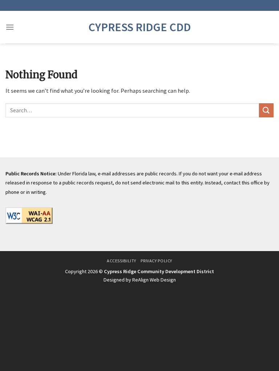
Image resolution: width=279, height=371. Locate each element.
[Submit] (266, 110)
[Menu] (9, 27)
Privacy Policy (156, 260)
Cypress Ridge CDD (139, 27)
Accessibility (121, 260)
